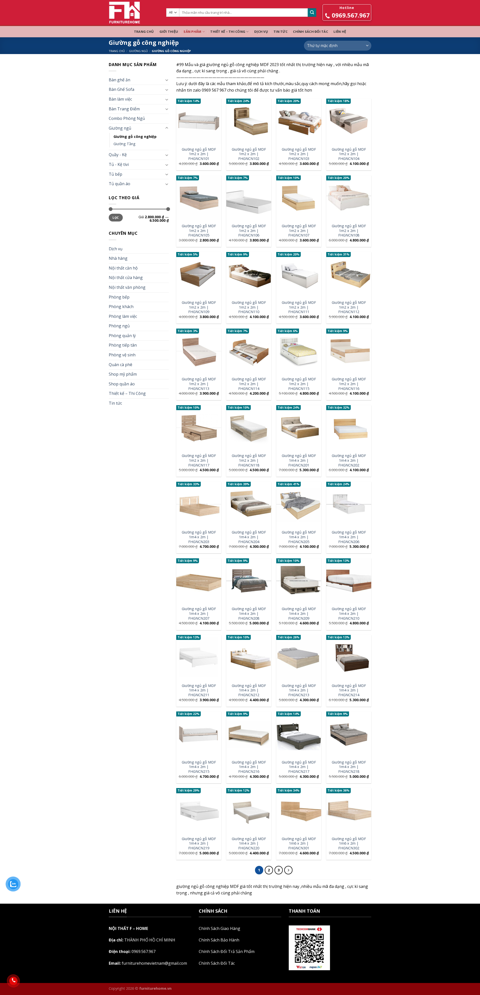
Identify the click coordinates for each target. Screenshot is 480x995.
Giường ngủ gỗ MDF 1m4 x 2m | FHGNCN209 (299, 613)
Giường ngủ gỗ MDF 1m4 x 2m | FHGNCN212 (249, 690)
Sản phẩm (192, 31)
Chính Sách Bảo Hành (219, 940)
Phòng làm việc (123, 316)
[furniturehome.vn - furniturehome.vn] (134, 12)
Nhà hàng (118, 258)
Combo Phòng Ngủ (127, 118)
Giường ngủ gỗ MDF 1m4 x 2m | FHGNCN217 (299, 767)
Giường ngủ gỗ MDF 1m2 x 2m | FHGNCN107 (299, 230)
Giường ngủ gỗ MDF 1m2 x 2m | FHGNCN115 (299, 384)
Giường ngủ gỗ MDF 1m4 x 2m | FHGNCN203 (199, 537)
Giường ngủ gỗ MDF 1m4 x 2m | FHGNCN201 (299, 460)
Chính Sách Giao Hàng (219, 928)
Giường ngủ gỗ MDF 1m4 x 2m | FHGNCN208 (249, 613)
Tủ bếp (115, 174)
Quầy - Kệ (118, 154)
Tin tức (281, 31)
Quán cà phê (120, 364)
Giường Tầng (125, 143)
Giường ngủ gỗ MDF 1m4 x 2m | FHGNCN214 (349, 690)
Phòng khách (121, 306)
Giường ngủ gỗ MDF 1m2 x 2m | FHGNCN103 (299, 154)
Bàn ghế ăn (119, 80)
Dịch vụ (261, 31)
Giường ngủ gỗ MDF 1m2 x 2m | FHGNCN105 (199, 230)
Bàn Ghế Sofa (121, 89)
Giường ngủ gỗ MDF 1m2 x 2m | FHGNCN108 (349, 230)
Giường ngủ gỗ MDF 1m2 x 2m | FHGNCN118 (249, 460)
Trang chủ (144, 31)
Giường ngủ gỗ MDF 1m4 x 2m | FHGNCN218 (349, 767)
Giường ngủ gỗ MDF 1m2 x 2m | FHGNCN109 (199, 307)
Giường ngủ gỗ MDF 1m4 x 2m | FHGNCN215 (199, 767)
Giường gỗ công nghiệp (135, 136)
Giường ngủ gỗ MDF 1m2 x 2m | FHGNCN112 (349, 307)
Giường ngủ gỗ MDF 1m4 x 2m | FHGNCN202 (349, 460)
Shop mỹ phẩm (123, 374)
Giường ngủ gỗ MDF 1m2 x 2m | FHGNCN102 (249, 154)
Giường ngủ (138, 51)
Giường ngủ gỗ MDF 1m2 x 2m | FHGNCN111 (299, 307)
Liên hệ (340, 31)
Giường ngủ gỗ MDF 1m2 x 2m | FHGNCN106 (249, 230)
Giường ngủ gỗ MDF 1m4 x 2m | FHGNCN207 (199, 613)
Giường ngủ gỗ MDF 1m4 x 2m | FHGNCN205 (299, 537)
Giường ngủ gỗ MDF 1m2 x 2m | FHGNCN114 (249, 384)
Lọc (115, 217)
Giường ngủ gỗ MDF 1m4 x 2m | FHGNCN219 (199, 843)
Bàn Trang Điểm (124, 109)
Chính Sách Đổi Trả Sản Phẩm (226, 951)
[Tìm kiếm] (312, 12)
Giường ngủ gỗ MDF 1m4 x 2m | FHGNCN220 (249, 843)
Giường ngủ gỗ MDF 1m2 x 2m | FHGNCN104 (349, 154)
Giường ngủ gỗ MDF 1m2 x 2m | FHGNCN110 (249, 307)
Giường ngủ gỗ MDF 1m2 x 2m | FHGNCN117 (199, 460)
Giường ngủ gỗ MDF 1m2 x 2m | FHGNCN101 (199, 154)
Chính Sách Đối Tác (310, 31)
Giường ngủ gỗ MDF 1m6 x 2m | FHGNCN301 (299, 843)
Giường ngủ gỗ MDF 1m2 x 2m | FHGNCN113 (199, 384)
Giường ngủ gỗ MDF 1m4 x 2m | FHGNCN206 (349, 537)
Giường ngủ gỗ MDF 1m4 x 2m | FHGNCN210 (349, 613)
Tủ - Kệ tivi (119, 164)
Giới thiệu (169, 31)
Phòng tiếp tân (123, 345)
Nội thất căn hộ (123, 268)
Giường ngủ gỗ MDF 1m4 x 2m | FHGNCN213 (299, 690)
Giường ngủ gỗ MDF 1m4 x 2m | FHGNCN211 (199, 690)
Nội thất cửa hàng (126, 277)
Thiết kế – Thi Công (227, 31)
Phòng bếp (119, 297)
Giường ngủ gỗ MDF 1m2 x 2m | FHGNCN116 (349, 384)
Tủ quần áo (119, 183)
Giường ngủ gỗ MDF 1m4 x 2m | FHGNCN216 (249, 767)
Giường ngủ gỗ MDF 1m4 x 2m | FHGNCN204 (249, 537)
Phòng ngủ (119, 326)
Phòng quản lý (122, 335)
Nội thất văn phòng (127, 287)
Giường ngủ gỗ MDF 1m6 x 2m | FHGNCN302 (349, 843)
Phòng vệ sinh (122, 355)
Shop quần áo (122, 384)
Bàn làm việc (120, 99)
